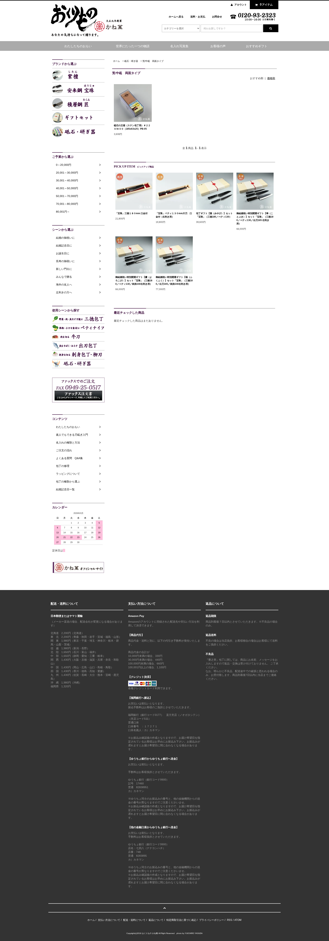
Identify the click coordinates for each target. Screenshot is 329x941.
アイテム (266, 4)
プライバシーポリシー (211, 920)
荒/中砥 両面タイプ (153, 61)
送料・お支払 (197, 16)
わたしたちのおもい (78, 46)
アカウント (240, 4)
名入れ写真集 (179, 46)
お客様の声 (218, 46)
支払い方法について (109, 920)
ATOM (237, 920)
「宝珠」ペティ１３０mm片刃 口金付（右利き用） (174, 215)
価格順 (271, 78)
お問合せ (217, 16)
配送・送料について (134, 920)
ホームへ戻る (176, 16)
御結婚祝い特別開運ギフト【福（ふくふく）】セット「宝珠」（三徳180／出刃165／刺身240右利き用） (174, 280)
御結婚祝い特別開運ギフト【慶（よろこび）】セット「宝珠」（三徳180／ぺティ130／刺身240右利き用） (133, 280)
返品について (156, 920)
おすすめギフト (256, 46)
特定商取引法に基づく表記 (181, 920)
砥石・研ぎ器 (131, 61)
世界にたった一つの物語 (132, 46)
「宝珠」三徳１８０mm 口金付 (131, 213)
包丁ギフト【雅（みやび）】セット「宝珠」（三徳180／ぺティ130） (214, 215)
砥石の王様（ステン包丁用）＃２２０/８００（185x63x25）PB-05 (132, 127)
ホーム (116, 61)
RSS (229, 920)
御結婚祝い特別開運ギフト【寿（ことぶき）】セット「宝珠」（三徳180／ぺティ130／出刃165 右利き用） (254, 218)
